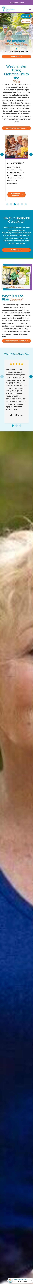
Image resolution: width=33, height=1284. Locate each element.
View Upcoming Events (16, 3)
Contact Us (26, 21)
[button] (2, 154)
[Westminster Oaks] (8, 9)
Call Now (25, 16)
